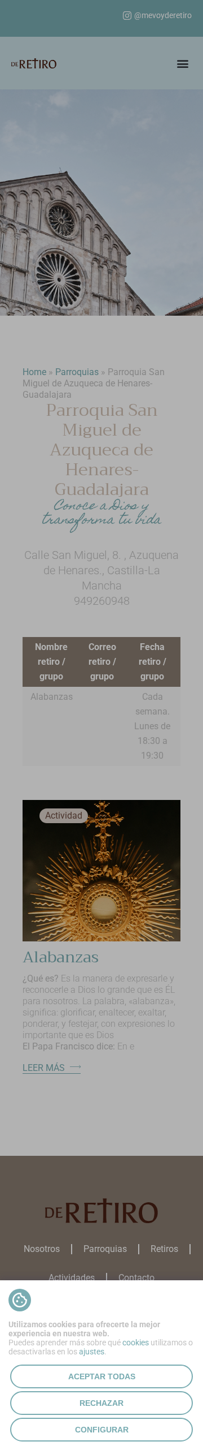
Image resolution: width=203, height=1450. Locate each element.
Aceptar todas (101, 1376)
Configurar (102, 1429)
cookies (135, 1342)
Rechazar (101, 1403)
